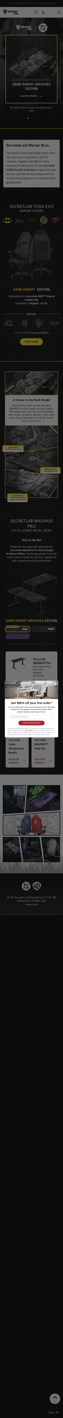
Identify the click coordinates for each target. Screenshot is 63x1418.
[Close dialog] (55, 683)
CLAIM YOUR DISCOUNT (31, 723)
